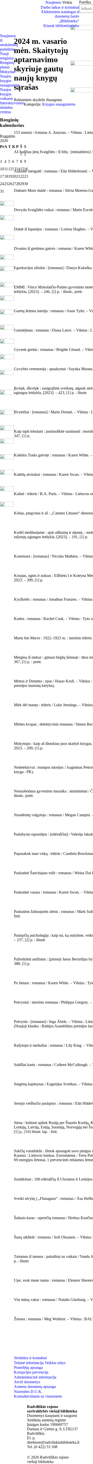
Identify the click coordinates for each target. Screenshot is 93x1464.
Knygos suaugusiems (58, 104)
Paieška (85, 2)
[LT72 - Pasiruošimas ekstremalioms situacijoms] (7, 212)
